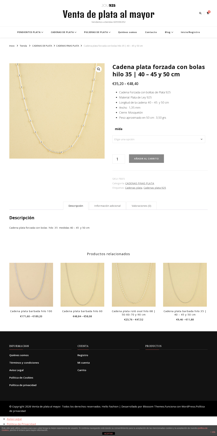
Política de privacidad (22, 385)
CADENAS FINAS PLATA (139, 183)
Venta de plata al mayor (108, 14)
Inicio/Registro (190, 32)
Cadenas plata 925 (155, 187)
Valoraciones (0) (141, 205)
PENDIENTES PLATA (29, 32)
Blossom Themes (153, 406)
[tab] (75, 206)
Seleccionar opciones (31, 283)
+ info (212, 432)
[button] (99, 69)
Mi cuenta (83, 362)
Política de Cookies (21, 377)
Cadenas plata (133, 187)
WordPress (188, 406)
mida (118, 129)
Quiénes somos (127, 32)
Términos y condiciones (24, 362)
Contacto (151, 32)
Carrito (81, 370)
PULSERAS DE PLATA (96, 32)
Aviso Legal (16, 370)
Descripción (75, 205)
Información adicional (107, 205)
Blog (168, 32)
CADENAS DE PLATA (62, 32)
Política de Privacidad (21, 424)
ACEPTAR (108, 434)
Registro (82, 355)
